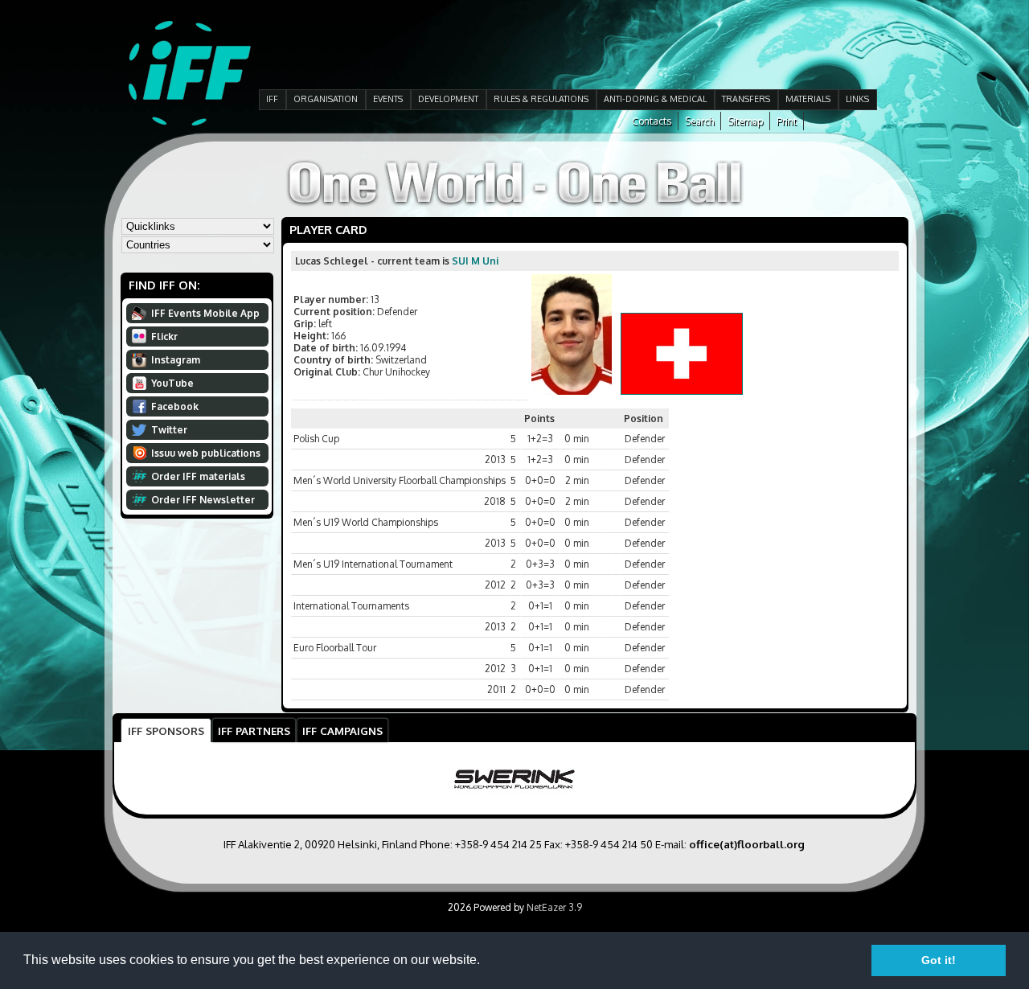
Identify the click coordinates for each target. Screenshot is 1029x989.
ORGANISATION (325, 99)
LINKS (857, 99)
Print (787, 121)
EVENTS (388, 99)
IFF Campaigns (342, 730)
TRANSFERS (746, 99)
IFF (272, 99)
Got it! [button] (938, 960)
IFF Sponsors (166, 730)
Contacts (651, 121)
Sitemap (745, 121)
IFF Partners (254, 730)
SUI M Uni (475, 261)
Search (699, 121)
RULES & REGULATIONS (541, 99)
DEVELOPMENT (448, 99)
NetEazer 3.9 (554, 907)
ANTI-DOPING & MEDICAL (655, 99)
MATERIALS (807, 99)
